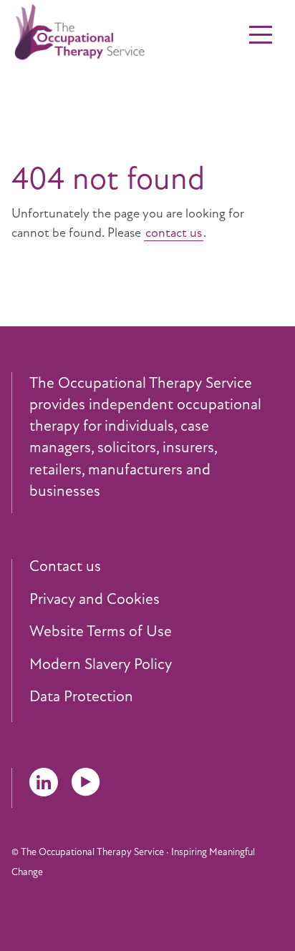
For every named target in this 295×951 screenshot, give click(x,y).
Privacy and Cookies (94, 600)
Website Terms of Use (100, 632)
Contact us (65, 567)
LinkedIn (43, 782)
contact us (173, 232)
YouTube (86, 782)
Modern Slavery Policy (100, 665)
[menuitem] (156, 567)
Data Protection (81, 697)
